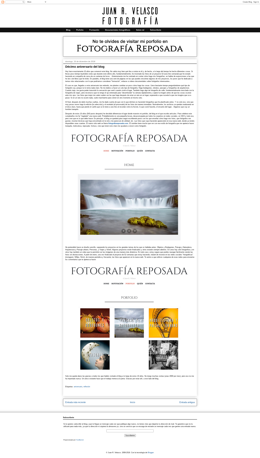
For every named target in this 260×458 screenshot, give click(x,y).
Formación (94, 30)
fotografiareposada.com (118, 123)
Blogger (151, 453)
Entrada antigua (187, 402)
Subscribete (155, 30)
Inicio (132, 402)
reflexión (86, 387)
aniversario (78, 387)
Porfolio (80, 30)
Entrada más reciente (75, 402)
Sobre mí (140, 30)
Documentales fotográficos (117, 30)
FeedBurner (80, 440)
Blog (68, 30)
